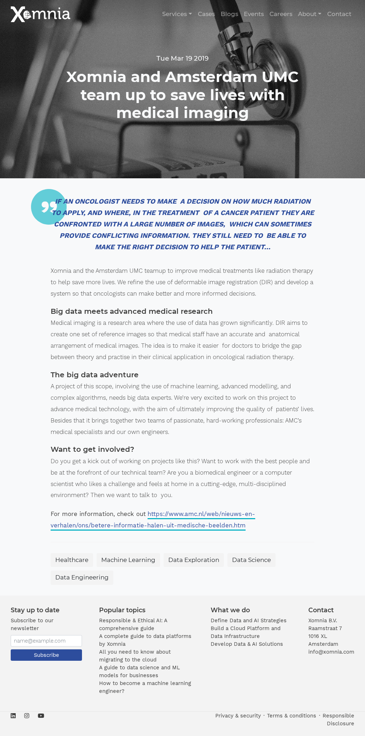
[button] (177, 14)
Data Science (251, 559)
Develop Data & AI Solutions (247, 644)
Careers (280, 13)
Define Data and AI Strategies (249, 620)
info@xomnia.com (331, 652)
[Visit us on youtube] (39, 715)
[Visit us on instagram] (27, 715)
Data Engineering (82, 577)
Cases (206, 13)
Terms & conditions (291, 715)
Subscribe (46, 655)
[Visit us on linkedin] (15, 715)
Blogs (229, 13)
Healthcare (71, 559)
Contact (339, 13)
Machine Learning (128, 559)
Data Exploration (193, 559)
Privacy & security (238, 715)
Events (254, 13)
